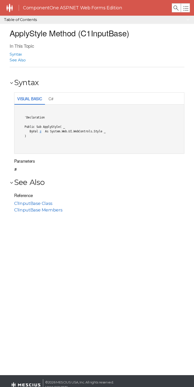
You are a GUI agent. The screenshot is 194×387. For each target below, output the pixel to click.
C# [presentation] (50, 98)
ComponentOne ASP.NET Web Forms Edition (72, 7)
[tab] (29, 99)
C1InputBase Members (38, 209)
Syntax (16, 54)
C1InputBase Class (33, 203)
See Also (18, 60)
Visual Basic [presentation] (29, 98)
